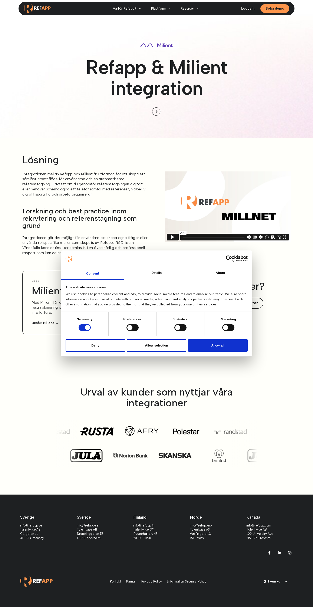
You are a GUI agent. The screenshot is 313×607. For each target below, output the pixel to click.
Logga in (248, 8)
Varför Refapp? (124, 8)
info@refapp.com (258, 525)
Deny (95, 345)
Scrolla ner (156, 112)
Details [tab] (156, 273)
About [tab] (220, 273)
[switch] (132, 327)
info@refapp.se (31, 525)
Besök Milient (43, 323)
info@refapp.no (201, 525)
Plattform (158, 8)
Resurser (187, 8)
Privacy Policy (151, 581)
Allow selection (156, 345)
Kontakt (115, 581)
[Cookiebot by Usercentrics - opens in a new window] (229, 258)
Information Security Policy (186, 581)
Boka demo (275, 8)
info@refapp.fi (143, 525)
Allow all (217, 345)
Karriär (131, 581)
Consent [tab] (92, 273)
